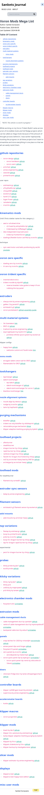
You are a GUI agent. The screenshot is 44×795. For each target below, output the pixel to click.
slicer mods (7, 113)
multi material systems (11, 51)
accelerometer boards (13, 104)
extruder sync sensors (10, 71)
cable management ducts (14, 93)
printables (19, 604)
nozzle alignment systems (15, 61)
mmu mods (10, 54)
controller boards (9, 101)
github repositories (9, 39)
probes (5, 83)
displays (5, 115)
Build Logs (6, 9)
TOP (35, 790)
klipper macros (8, 108)
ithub (29, 426)
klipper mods (7, 110)
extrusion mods (8, 90)
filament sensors (8, 74)
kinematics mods (8, 41)
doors (8, 98)
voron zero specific (9, 44)
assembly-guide (30, 310)
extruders (6, 49)
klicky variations (8, 85)
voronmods (35, 641)
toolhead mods (8, 69)
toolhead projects (9, 66)
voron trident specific (10, 46)
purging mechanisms (10, 64)
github (16, 158)
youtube (6, 250)
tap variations (7, 80)
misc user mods (8, 117)
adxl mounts (10, 77)
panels (8, 96)
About (15, 9)
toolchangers (7, 57)
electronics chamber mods (12, 87)
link (16, 323)
